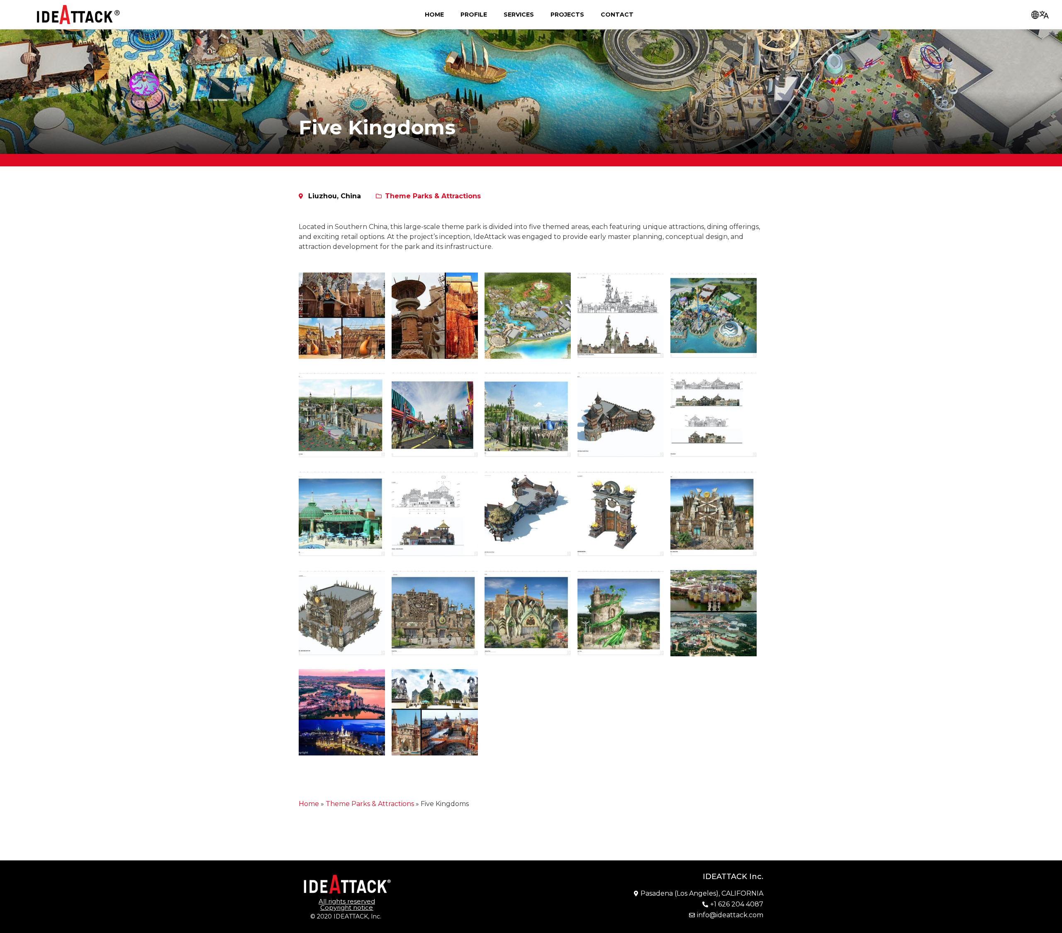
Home (434, 14)
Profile (473, 14)
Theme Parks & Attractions (433, 196)
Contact (617, 14)
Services (519, 14)
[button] (347, 904)
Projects (567, 14)
